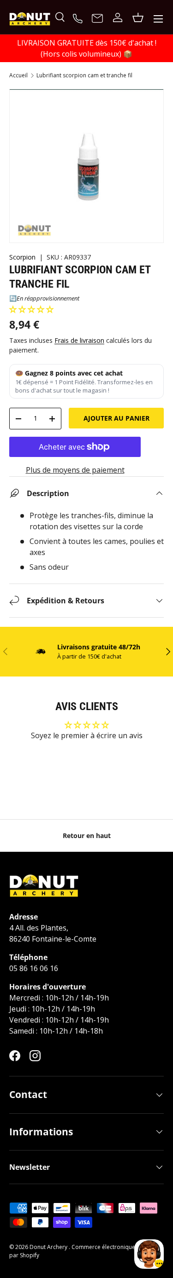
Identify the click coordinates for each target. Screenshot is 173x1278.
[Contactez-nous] (97, 18)
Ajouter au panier (116, 418)
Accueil (18, 75)
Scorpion (22, 257)
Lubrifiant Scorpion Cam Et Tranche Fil (84, 75)
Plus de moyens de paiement (75, 470)
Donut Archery (49, 1247)
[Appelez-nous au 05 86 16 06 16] (79, 17)
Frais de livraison (79, 340)
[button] (31, 309)
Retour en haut (87, 835)
